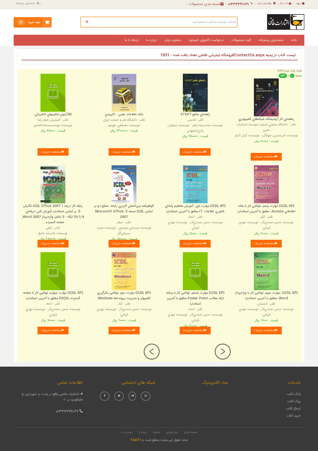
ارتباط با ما (132, 40)
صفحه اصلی (190, 432)
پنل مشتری (172, 432)
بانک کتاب (294, 394)
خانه (294, 40)
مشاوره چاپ (172, 40)
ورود (298, 3)
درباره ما (151, 40)
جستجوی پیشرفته (25, 3)
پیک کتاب (294, 401)
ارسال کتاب (293, 409)
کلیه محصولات (241, 40)
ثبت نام (283, 3)
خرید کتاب (293, 416)
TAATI (135, 440)
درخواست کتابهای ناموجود (206, 40)
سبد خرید (30, 22)
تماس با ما (126, 432)
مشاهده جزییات (50, 152)
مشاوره (156, 432)
